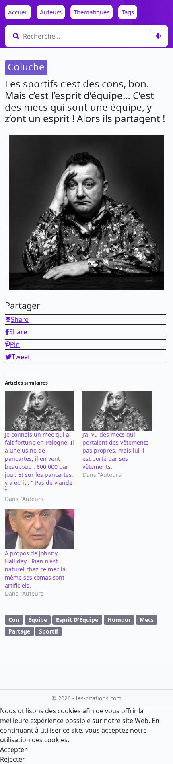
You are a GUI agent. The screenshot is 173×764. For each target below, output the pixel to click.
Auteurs (51, 12)
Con (13, 619)
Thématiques (91, 12)
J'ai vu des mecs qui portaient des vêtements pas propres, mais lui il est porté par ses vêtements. (115, 450)
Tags (128, 12)
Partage (19, 631)
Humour (119, 619)
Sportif (48, 631)
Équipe (37, 619)
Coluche (26, 66)
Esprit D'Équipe (77, 619)
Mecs (147, 619)
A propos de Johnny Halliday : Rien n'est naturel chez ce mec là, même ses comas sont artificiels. (36, 569)
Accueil (18, 12)
